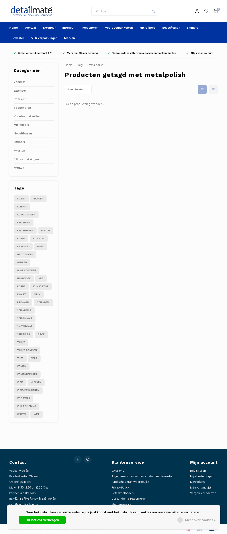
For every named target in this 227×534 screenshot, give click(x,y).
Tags (80, 65)
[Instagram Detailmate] (88, 459)
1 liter (21, 198)
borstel (38, 238)
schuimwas (24, 318)
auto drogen (26, 214)
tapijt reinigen (27, 350)
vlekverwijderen (28, 390)
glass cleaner (26, 270)
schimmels (24, 310)
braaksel (23, 246)
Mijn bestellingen (201, 476)
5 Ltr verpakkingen (44, 38)
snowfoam (24, 326)
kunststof (40, 286)
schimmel (43, 302)
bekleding (23, 222)
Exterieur (49, 27)
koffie (21, 286)
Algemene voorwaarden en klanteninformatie (142, 476)
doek (40, 246)
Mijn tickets (197, 481)
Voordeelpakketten (119, 27)
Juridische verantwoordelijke (130, 481)
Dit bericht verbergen (42, 520)
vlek (20, 382)
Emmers (192, 27)
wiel (36, 414)
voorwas (23, 398)
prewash (23, 302)
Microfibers (147, 27)
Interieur (68, 27)
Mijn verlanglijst (200, 487)
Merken (69, 38)
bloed (21, 238)
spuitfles (23, 334)
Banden (38, 198)
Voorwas (30, 27)
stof (41, 334)
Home (13, 27)
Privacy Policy (120, 487)
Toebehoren (89, 27)
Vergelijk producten (203, 493)
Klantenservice (121, 504)
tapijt (21, 342)
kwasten (19, 38)
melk (37, 294)
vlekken (36, 382)
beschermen (25, 230)
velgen (21, 366)
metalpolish (96, 65)
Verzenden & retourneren (129, 498)
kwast (21, 294)
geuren (22, 262)
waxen (21, 414)
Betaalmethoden (123, 493)
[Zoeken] (153, 11)
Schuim (22, 206)
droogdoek (25, 254)
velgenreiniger (27, 374)
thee (20, 358)
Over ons (118, 470)
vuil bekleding (26, 406)
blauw (45, 230)
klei (41, 278)
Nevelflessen (171, 27)
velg (34, 358)
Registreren (198, 470)
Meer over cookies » (200, 520)
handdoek (24, 278)
